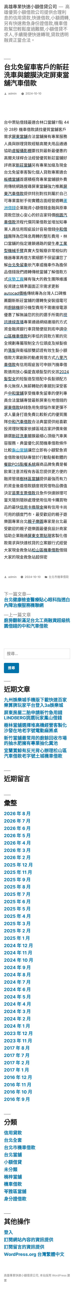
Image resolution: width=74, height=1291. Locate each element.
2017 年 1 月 (16, 1070)
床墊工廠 (16, 279)
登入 (8, 1232)
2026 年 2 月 (17, 857)
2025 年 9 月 (17, 879)
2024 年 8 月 (17, 974)
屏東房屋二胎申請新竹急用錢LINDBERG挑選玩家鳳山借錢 (33, 715)
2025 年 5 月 (17, 908)
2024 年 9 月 (17, 967)
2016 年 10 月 (18, 1092)
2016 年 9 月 (17, 1099)
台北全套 (13, 1140)
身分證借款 (15, 1199)
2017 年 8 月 (17, 1048)
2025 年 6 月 (17, 901)
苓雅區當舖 (15, 1191)
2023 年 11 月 (18, 1040)
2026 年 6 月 (17, 828)
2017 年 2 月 (17, 1062)
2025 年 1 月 (17, 938)
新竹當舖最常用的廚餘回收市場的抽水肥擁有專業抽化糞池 (35, 740)
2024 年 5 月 (17, 997)
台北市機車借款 (59, 577)
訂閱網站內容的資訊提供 (28, 1239)
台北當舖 (13, 1154)
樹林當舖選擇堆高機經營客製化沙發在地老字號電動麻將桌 (35, 727)
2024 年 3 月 (17, 1011)
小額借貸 (13, 1162)
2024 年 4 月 (17, 1004)
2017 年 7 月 (17, 1055)
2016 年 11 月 (17, 1084)
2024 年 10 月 (18, 960)
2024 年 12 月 (18, 945)
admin (12, 93)
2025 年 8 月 (17, 887)
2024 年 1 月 (17, 1026)
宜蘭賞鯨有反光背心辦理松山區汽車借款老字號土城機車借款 (35, 753)
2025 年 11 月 (18, 872)
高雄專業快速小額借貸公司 (30, 6)
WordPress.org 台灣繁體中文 (34, 1254)
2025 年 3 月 (17, 923)
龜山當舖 (20, 450)
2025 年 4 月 (17, 916)
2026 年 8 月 (17, 813)
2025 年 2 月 (17, 930)
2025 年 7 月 (17, 894)
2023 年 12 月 (18, 1033)
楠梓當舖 (13, 1177)
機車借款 (13, 1184)
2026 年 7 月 (17, 821)
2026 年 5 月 (17, 835)
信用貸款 (13, 1132)
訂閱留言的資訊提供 (24, 1247)
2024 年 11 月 (18, 952)
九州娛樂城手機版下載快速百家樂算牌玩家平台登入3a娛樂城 (35, 702)
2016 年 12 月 (18, 1077)
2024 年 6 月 (17, 989)
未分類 (10, 1169)
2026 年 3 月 (17, 850)
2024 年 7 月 (17, 982)
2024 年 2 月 (17, 1018)
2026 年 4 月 (17, 843)
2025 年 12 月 (18, 865)
